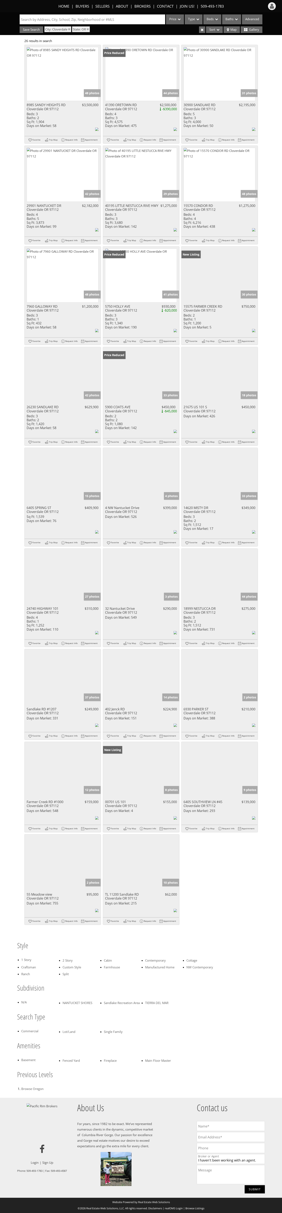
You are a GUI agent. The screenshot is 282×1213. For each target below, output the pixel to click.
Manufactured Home (159, 967)
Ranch (25, 974)
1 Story (26, 960)
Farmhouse (112, 967)
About (122, 6)
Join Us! (187, 6)
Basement (28, 1060)
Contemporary (155, 960)
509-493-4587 (59, 1171)
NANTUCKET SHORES (77, 1003)
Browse (32, 1089)
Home (63, 6)
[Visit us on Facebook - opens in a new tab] (42, 1149)
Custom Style (72, 967)
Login (35, 1162)
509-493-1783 (212, 6)
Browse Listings (194, 1208)
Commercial (29, 1031)
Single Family (113, 1032)
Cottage (191, 960)
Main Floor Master (158, 1060)
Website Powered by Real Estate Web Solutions (141, 1202)
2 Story (68, 960)
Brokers (142, 6)
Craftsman (28, 967)
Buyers (82, 6)
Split (66, 974)
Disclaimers (155, 1208)
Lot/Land (69, 1032)
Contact (165, 6)
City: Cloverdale (56, 29)
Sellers (102, 6)
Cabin (108, 960)
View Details (62, 74)
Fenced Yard (71, 1060)
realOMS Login (174, 1208)
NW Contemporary (199, 967)
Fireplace (110, 1060)
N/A (24, 1002)
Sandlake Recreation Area (122, 1003)
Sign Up (47, 1162)
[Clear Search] (202, 29)
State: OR (79, 29)
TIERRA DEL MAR (156, 1003)
